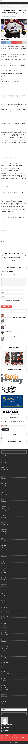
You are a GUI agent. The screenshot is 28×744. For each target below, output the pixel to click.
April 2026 (3, 464)
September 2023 (5, 536)
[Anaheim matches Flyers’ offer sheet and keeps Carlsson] (20, 363)
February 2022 (4, 579)
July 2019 (3, 650)
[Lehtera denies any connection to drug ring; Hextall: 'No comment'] (2, 316)
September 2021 (5, 591)
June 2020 (3, 625)
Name (2, 288)
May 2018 (3, 682)
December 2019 (4, 639)
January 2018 (4, 692)
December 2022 (5, 556)
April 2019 (3, 657)
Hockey (19, 735)
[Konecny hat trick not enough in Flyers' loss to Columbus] (2, 334)
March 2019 (3, 659)
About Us (3, 3)
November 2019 (4, 641)
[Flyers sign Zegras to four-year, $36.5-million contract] (20, 358)
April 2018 (3, 685)
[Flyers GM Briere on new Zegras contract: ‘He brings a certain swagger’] (14, 358)
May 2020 (3, 627)
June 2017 (3, 701)
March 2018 (3, 687)
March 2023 (4, 549)
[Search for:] (14, 6)
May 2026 (3, 462)
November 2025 (5, 476)
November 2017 (4, 696)
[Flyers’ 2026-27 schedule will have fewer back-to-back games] (7, 358)
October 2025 (4, 478)
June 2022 (3, 570)
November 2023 (5, 531)
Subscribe (5, 429)
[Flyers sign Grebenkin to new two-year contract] (7, 354)
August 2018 (4, 676)
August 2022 (4, 565)
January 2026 (4, 471)
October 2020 (4, 616)
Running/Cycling (22, 3)
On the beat (3, 739)
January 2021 (4, 609)
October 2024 (4, 506)
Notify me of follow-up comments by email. (13, 300)
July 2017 (3, 699)
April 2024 (3, 519)
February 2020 (4, 634)
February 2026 (4, 469)
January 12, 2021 (5, 16)
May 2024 (3, 517)
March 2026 (4, 467)
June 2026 (3, 460)
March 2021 (3, 604)
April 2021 (3, 602)
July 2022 (3, 568)
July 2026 (3, 458)
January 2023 (4, 554)
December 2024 (5, 501)
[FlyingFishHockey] (4, 0)
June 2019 (3, 653)
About (6, 735)
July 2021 (3, 595)
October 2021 (4, 588)
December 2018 (4, 666)
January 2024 (4, 526)
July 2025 (3, 485)
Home (2, 735)
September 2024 (5, 508)
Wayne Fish (13, 16)
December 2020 (5, 611)
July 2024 (3, 513)
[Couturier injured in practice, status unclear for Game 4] (2, 340)
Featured (22, 737)
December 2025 (5, 474)
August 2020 (4, 620)
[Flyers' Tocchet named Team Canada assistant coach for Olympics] (2, 328)
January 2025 (4, 499)
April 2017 (3, 703)
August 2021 (4, 593)
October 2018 (4, 671)
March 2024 (4, 522)
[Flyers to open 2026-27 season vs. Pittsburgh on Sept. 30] (7, 363)
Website (3, 296)
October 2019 (4, 643)
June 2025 (3, 487)
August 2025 (4, 483)
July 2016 (3, 705)
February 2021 (4, 607)
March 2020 (4, 632)
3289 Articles (20, 253)
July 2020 (3, 623)
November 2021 (4, 586)
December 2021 (4, 584)
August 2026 (4, 455)
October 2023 (4, 533)
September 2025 (5, 481)
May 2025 (3, 490)
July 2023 (3, 540)
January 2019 (4, 664)
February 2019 (4, 662)
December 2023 (5, 529)
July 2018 (3, 678)
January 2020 (4, 637)
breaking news (14, 737)
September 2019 (5, 646)
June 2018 (3, 680)
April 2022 (3, 575)
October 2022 (4, 561)
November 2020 (5, 614)
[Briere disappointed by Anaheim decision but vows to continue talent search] (14, 363)
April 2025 (3, 492)
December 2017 (4, 694)
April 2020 (3, 630)
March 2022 (4, 577)
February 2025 (4, 497)
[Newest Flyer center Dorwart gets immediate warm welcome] (2, 322)
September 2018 (5, 673)
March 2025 (4, 494)
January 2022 (4, 581)
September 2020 (5, 618)
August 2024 (4, 510)
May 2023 (3, 545)
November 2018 (4, 669)
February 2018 (4, 689)
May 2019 (3, 655)
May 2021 (3, 600)
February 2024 (4, 524)
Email (2, 292)
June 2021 (3, 598)
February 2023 (4, 552)
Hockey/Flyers (11, 3)
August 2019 (4, 648)
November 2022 (5, 559)
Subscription (13, 735)
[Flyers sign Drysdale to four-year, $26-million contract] (20, 354)
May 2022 (3, 572)
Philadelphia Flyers (5, 737)
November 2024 (5, 503)
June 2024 (3, 515)
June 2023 (3, 542)
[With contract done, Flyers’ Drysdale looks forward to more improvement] (14, 354)
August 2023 (4, 538)
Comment (3, 277)
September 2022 (5, 563)
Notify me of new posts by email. (11, 303)
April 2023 (3, 547)
